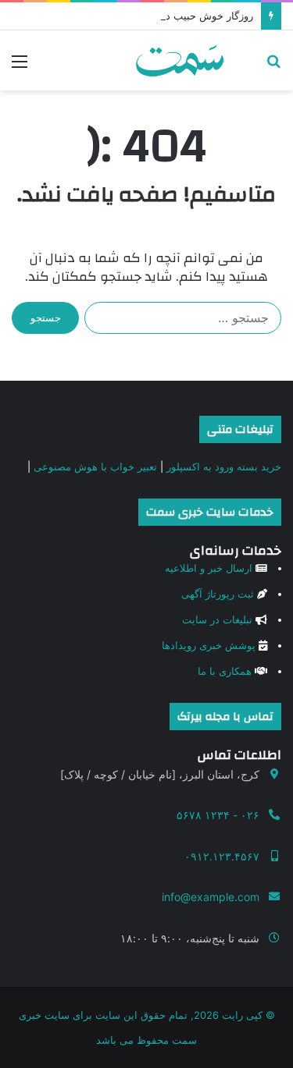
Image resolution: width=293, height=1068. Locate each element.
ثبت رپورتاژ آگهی (217, 593)
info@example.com (210, 896)
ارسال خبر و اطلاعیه (208, 568)
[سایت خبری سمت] (179, 60)
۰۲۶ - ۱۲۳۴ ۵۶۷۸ (218, 814)
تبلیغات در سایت (217, 619)
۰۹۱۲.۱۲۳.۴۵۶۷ (221, 856)
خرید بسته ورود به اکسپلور (223, 466)
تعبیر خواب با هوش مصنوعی (95, 466)
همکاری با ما (225, 671)
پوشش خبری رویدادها (208, 645)
